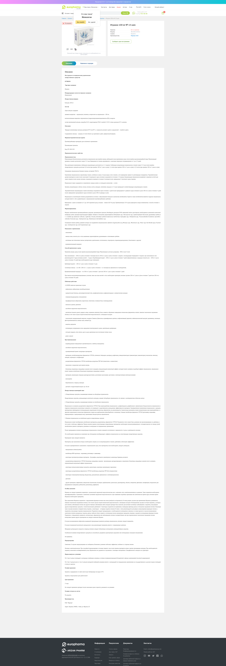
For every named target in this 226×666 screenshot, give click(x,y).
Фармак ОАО (134, 35)
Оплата (111, 655)
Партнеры (97, 663)
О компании (98, 652)
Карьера (97, 657)
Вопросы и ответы (114, 660)
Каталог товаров (69, 13)
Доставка (112, 7)
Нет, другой (91, 22)
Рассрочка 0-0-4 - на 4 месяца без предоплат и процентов (113, 2)
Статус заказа (147, 7)
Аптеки (125, 7)
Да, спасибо (80, 22)
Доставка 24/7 (113, 652)
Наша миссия (98, 660)
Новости (97, 649)
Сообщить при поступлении (120, 41)
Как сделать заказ (114, 657)
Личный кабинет (159, 7)
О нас (130, 7)
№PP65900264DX (73, 655)
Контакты (104, 7)
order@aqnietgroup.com (154, 649)
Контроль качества (114, 663)
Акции (119, 7)
